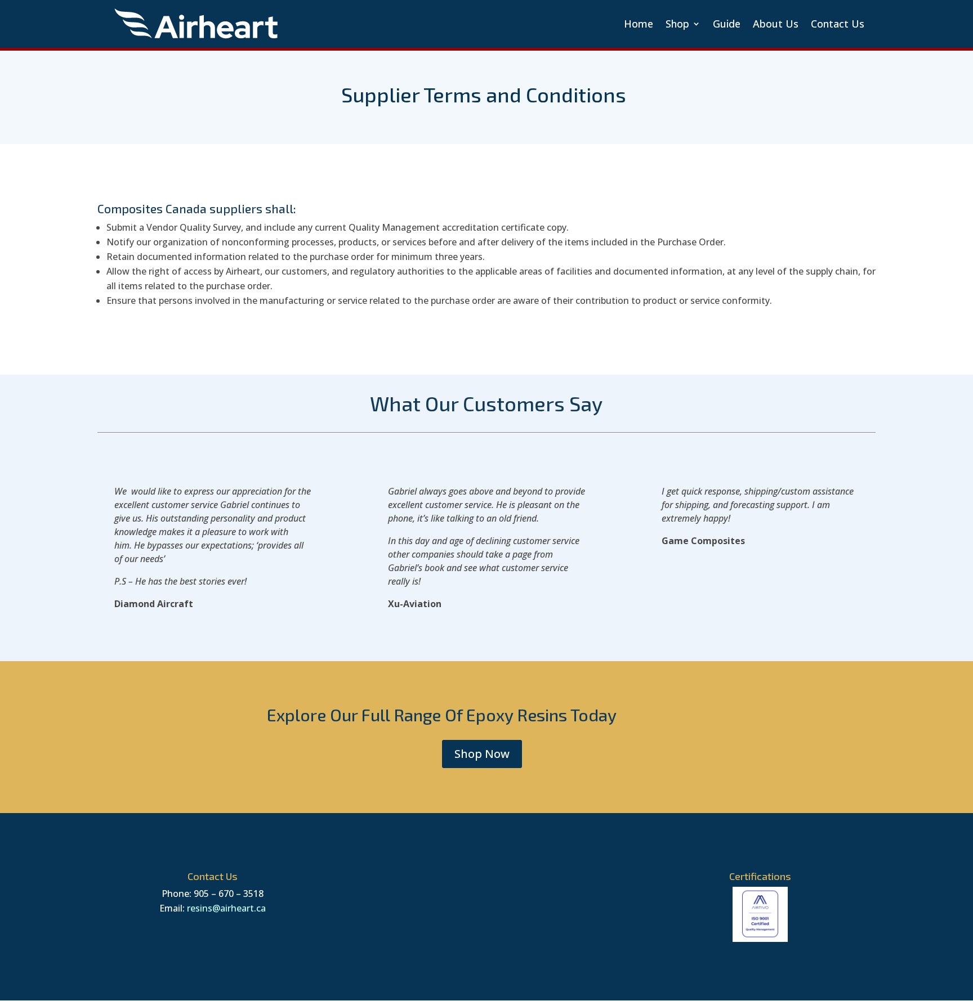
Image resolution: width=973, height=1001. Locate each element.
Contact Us (837, 23)
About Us (775, 23)
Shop (677, 23)
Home (638, 23)
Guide (726, 23)
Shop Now (482, 753)
